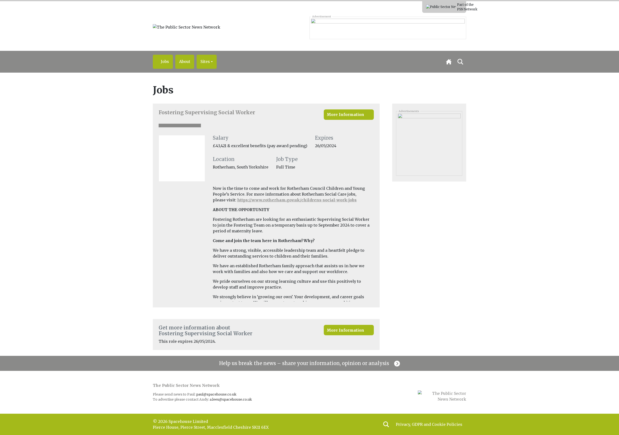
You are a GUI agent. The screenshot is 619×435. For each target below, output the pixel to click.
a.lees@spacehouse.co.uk (231, 399)
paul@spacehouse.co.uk (216, 394)
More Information (345, 114)
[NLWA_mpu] (429, 139)
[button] (207, 62)
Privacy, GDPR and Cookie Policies (429, 424)
